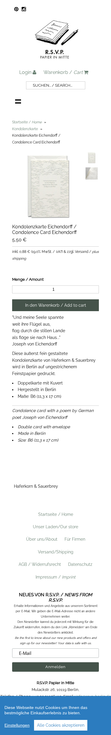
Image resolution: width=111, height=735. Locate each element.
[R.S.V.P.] (56, 61)
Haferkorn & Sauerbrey (36, 486)
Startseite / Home (55, 514)
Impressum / (55, 577)
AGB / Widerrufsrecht (40, 564)
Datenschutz (80, 564)
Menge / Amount (28, 279)
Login (26, 72)
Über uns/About (41, 539)
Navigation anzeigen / (18, 101)
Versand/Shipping (55, 552)
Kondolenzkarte (25, 129)
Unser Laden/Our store (55, 526)
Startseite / (27, 122)
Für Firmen (75, 539)
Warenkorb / (63, 72)
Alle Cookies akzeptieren (60, 725)
